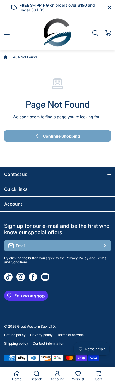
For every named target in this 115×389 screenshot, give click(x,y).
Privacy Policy (77, 258)
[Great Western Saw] (57, 32)
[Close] (109, 7)
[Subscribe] (104, 245)
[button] (108, 33)
